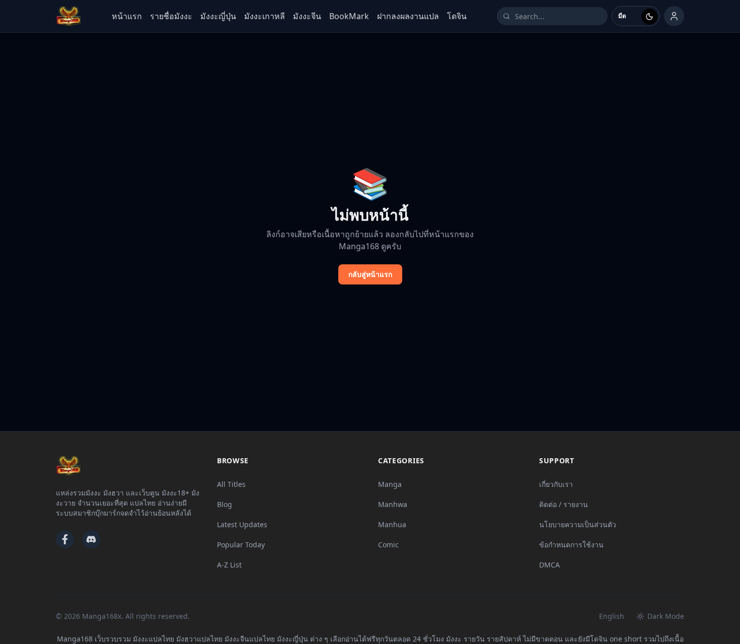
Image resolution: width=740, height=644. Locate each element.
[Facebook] (65, 539)
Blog (224, 504)
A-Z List (229, 564)
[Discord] (91, 539)
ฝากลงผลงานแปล (408, 16)
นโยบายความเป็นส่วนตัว (577, 524)
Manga (390, 484)
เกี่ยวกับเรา (556, 484)
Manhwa (392, 504)
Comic (388, 544)
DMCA (549, 564)
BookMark (349, 16)
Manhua (392, 524)
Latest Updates (242, 524)
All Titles (231, 484)
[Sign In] (674, 16)
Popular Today (241, 544)
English (611, 616)
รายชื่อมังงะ (171, 16)
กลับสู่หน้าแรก (370, 274)
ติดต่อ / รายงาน (563, 504)
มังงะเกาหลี (264, 16)
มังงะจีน (307, 16)
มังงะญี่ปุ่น (218, 16)
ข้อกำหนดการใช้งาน (571, 544)
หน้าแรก (127, 16)
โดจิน (457, 16)
